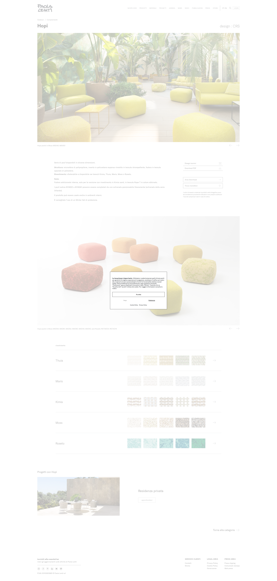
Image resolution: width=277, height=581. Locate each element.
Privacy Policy (143, 305)
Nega (125, 300)
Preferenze (152, 300)
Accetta (138, 294)
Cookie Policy (134, 305)
